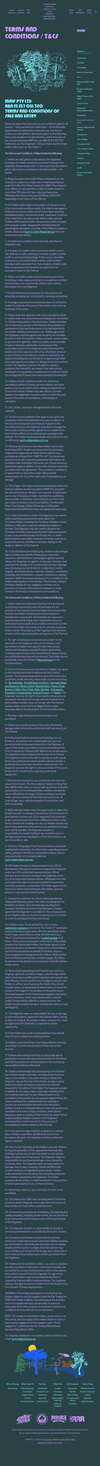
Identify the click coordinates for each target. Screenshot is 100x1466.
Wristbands (81, 115)
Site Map (73, 1392)
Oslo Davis (48, 1439)
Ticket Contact (82, 103)
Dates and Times (83, 163)
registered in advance (16, 927)
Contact (87, 1395)
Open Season (65, 1439)
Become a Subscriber (85, 72)
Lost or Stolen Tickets (85, 149)
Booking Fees (82, 134)
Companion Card (83, 144)
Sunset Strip (42, 1395)
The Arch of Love (43, 1392)
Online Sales (81, 67)
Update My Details (87, 1401)
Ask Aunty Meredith (87, 1388)
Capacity (80, 158)
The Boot (27, 1398)
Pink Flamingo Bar (27, 1388)
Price (79, 77)
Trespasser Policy (83, 153)
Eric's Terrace (27, 1392)
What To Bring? (72, 1395)
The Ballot (81, 63)
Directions (72, 1404)
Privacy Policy (57, 1443)
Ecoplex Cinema (27, 1395)
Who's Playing (21, 11)
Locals (79, 168)
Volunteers (87, 1398)
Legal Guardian (50, 937)
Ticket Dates (81, 58)
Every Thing (88, 11)
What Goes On (11, 11)
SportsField (42, 1398)
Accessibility (72, 1388)
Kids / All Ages (82, 139)
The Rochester (42, 1388)
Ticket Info (71, 11)
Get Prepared (80, 11)
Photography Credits (44, 1443)
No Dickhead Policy (27, 1401)
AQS (73, 1439)
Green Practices (42, 1401)
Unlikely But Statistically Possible (84, 109)
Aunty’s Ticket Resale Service (40, 231)
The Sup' (28, 11)
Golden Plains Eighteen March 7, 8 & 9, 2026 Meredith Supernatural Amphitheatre (49, 11)
